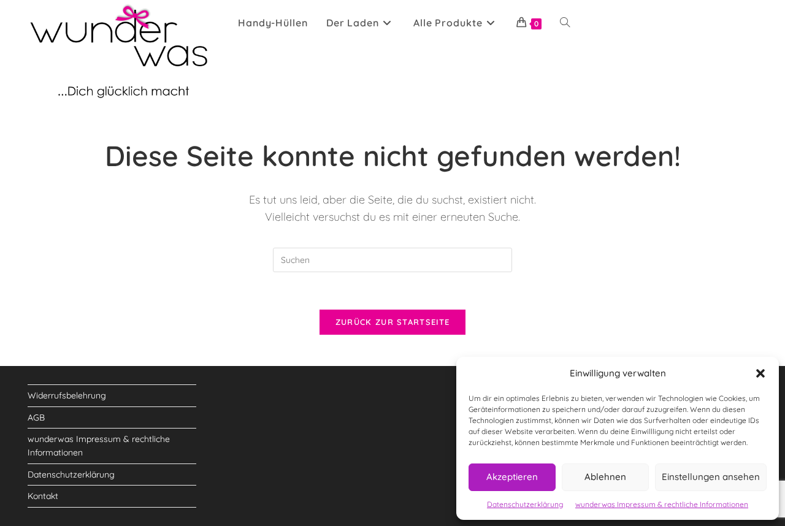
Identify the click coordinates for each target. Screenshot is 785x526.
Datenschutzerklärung (525, 504)
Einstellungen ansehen (711, 476)
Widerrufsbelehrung (67, 395)
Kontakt (43, 495)
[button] (760, 373)
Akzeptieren (512, 476)
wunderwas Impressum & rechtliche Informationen (661, 504)
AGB (36, 417)
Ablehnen (605, 476)
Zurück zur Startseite (392, 322)
